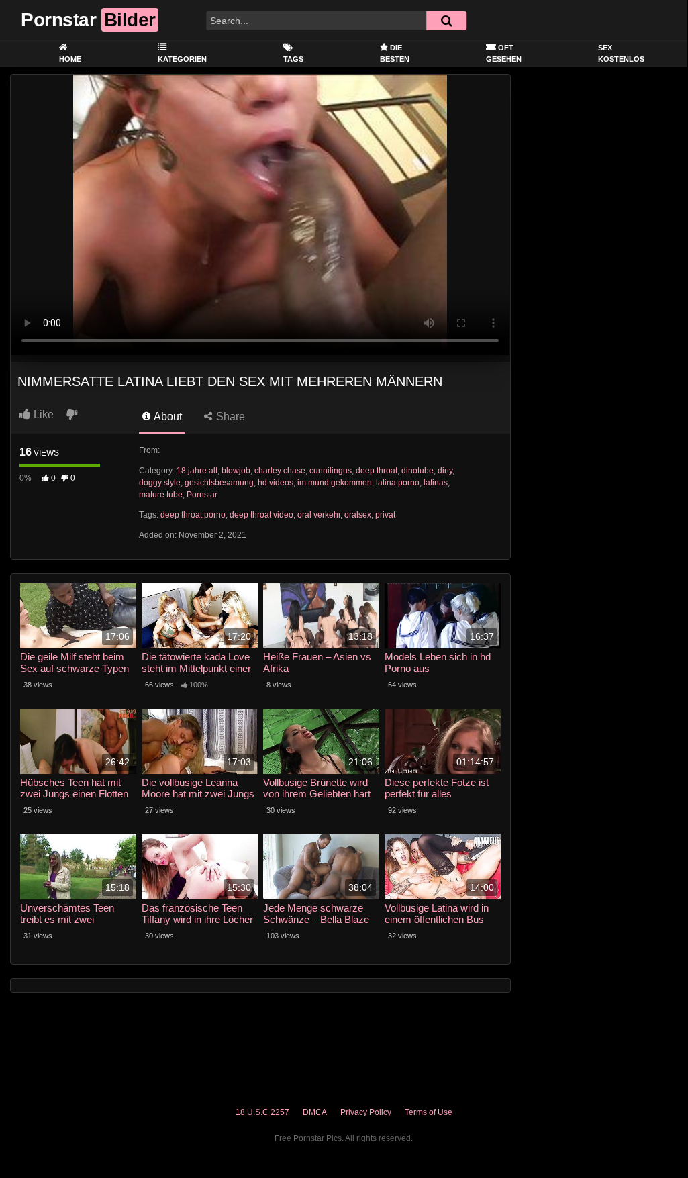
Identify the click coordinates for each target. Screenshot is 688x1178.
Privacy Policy (365, 1112)
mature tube (161, 494)
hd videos (275, 482)
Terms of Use (428, 1112)
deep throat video (261, 515)
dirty (445, 470)
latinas (436, 482)
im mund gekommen (334, 482)
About (167, 416)
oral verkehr (318, 515)
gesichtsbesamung (219, 482)
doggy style (160, 482)
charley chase (279, 470)
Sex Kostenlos (621, 53)
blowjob (236, 470)
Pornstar (202, 494)
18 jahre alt (197, 470)
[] (446, 20)
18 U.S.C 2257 (262, 1112)
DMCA (315, 1112)
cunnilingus (330, 470)
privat (385, 515)
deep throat (376, 470)
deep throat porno (193, 515)
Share (229, 416)
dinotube (417, 470)
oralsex (357, 515)
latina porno (398, 482)
